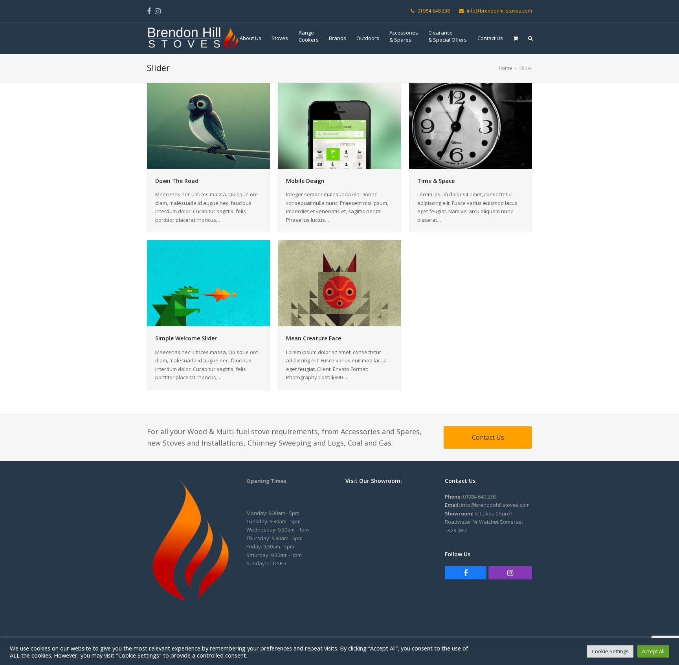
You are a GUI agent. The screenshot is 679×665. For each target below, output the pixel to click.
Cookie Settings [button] (610, 651)
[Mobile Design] (339, 125)
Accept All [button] (653, 651)
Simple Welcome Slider (186, 338)
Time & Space (436, 181)
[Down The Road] (208, 125)
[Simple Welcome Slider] (208, 282)
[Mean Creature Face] (339, 282)
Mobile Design (305, 181)
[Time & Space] (470, 125)
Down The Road (176, 181)
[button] (515, 38)
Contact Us (488, 437)
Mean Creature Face (313, 338)
